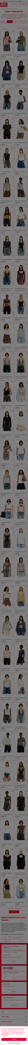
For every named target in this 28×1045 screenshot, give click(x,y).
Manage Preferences (5, 1033)
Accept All (14, 1039)
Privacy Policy (18, 1033)
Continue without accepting (14, 1043)
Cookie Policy (4, 1035)
